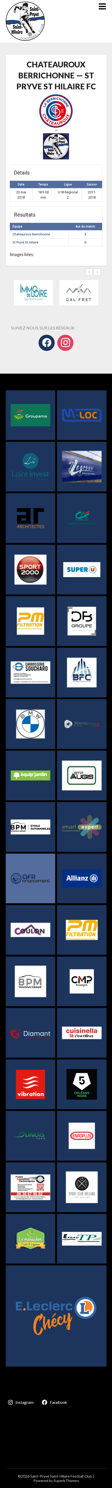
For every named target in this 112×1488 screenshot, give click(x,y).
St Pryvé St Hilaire (25, 242)
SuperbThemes (66, 1480)
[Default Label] (65, 342)
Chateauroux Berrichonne (31, 234)
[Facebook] (46, 342)
